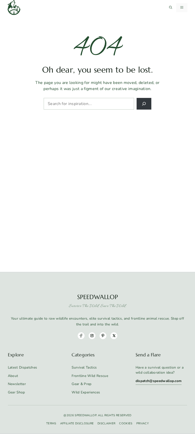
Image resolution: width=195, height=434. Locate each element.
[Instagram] (92, 335)
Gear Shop (16, 392)
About (13, 375)
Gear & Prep (82, 383)
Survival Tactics (84, 367)
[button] (170, 7)
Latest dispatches (22, 367)
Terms (51, 423)
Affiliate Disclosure (77, 423)
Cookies (125, 423)
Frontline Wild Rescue (90, 375)
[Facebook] (81, 335)
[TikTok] (103, 335)
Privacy (142, 423)
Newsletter (17, 383)
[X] (113, 335)
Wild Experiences (86, 392)
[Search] (144, 104)
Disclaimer (106, 423)
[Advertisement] (97, 147)
